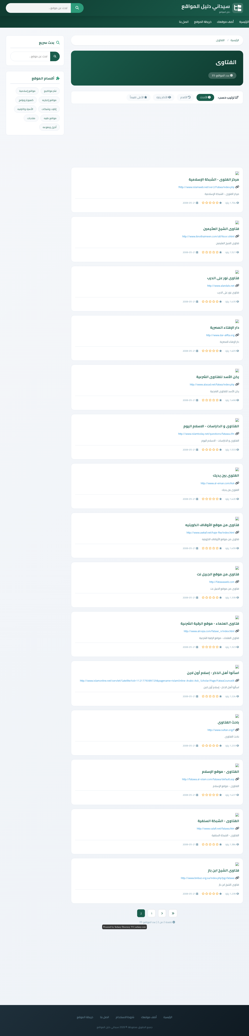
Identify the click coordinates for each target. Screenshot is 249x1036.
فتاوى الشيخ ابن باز (223, 870)
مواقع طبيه (50, 118)
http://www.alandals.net (220, 285)
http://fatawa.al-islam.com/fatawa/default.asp (208, 779)
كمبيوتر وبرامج (26, 100)
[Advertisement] (157, 136)
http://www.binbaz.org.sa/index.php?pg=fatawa (207, 878)
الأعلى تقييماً (137, 97)
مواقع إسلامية (27, 90)
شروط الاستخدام (125, 1017)
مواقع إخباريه (49, 100)
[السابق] (162, 913)
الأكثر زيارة (162, 97)
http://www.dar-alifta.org (220, 335)
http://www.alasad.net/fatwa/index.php (212, 384)
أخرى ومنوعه (49, 127)
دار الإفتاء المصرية (224, 327)
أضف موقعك (225, 22)
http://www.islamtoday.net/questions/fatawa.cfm (206, 433)
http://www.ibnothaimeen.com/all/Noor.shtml (208, 236)
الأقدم (184, 97)
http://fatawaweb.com (221, 581)
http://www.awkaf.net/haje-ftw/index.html (210, 532)
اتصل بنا (184, 22)
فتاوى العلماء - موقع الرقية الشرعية (210, 623)
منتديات (31, 118)
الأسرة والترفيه (25, 109)
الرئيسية (244, 22)
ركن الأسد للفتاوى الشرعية (217, 377)
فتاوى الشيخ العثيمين (221, 228)
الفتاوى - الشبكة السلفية (218, 821)
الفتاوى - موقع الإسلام (220, 771)
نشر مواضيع (50, 90)
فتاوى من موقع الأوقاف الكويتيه (212, 525)
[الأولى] (173, 913)
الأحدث (204, 97)
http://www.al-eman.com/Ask (217, 483)
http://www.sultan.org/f (221, 729)
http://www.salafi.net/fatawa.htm (215, 828)
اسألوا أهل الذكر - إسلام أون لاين (213, 672)
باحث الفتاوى (228, 722)
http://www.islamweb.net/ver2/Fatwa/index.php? (206, 187)
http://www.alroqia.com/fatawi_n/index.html (209, 631)
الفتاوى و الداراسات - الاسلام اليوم (211, 426)
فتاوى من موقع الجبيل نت (218, 574)
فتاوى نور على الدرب (223, 278)
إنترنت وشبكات (49, 109)
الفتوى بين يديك (226, 475)
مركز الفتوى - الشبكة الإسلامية (214, 179)
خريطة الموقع (202, 22)
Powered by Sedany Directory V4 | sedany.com (124, 927)
